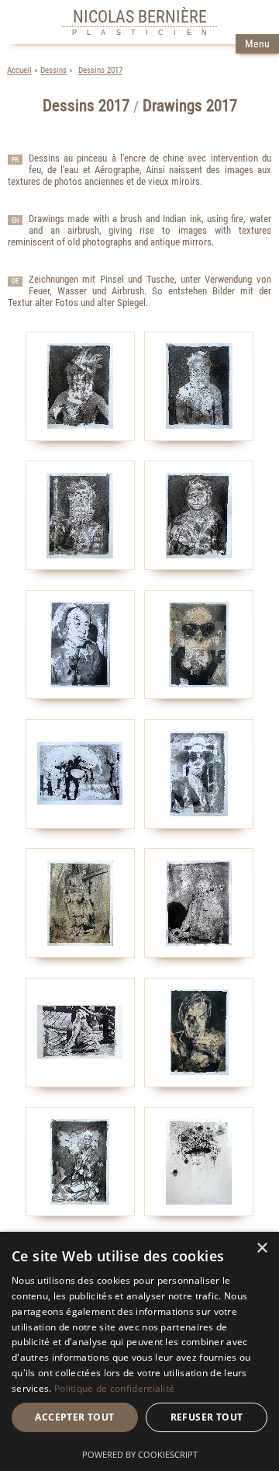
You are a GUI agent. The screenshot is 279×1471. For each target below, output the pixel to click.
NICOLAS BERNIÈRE (140, 16)
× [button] (261, 1248)
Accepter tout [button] (74, 1417)
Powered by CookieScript (140, 1454)
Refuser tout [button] (206, 1417)
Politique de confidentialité (114, 1388)
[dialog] (139, 1351)
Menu (257, 43)
